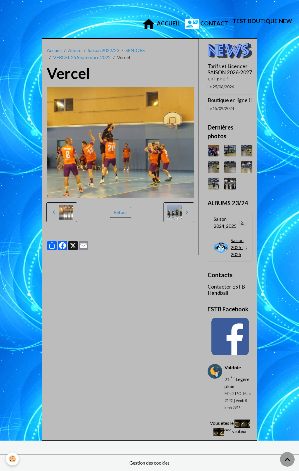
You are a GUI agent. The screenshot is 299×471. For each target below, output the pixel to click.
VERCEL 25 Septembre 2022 (82, 57)
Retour (120, 212)
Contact (213, 23)
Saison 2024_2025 (230, 222)
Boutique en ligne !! (230, 100)
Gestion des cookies (149, 462)
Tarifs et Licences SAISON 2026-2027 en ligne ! (230, 72)
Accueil (168, 23)
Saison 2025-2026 (240, 247)
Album (74, 50)
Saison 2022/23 (103, 50)
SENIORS (135, 50)
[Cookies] (12, 458)
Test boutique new (262, 21)
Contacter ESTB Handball (226, 290)
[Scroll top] (287, 459)
